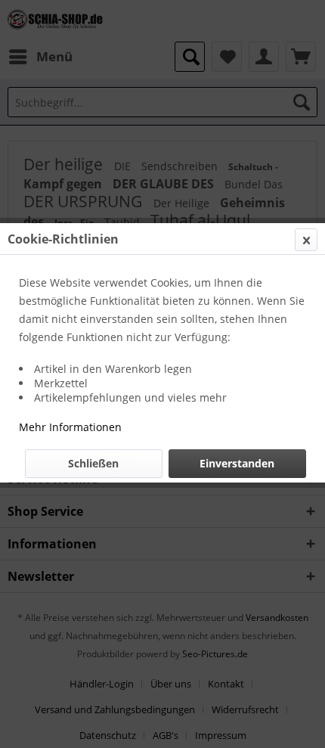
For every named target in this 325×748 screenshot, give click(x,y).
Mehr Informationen (70, 427)
